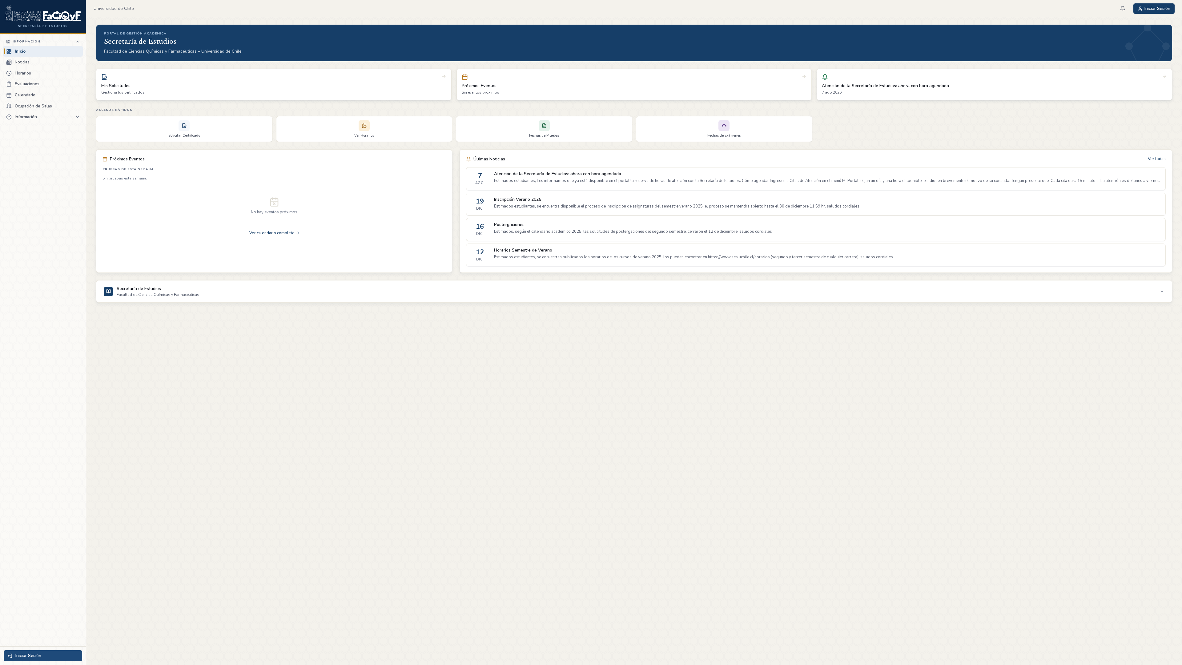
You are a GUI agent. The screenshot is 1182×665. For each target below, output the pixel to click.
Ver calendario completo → (274, 233)
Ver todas (1157, 159)
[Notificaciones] (1122, 8)
